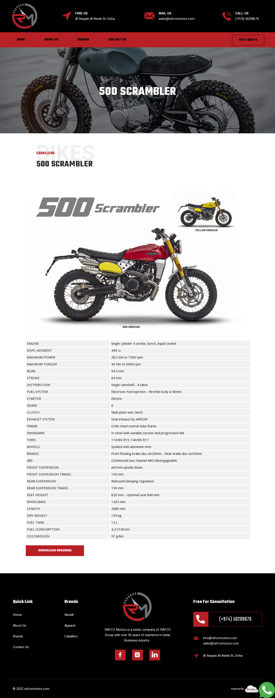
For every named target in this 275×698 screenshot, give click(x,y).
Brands (83, 39)
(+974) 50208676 (235, 619)
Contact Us (117, 39)
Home (21, 39)
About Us (51, 39)
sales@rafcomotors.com (176, 18)
